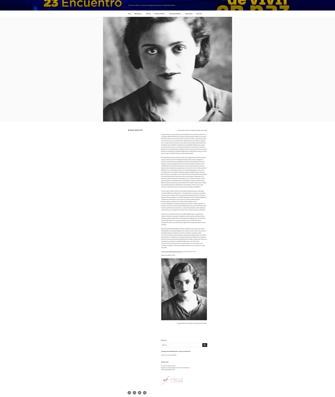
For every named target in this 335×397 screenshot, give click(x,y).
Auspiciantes (189, 13)
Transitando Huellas (174, 13)
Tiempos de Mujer (159, 13)
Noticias (148, 13)
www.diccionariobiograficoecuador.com (172, 251)
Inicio (129, 13)
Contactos (199, 13)
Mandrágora (138, 13)
